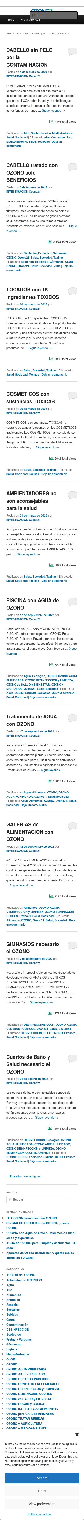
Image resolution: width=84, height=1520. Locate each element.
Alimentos (39, 792)
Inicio (10, 19)
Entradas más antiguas (23, 1176)
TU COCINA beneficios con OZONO (31, 1218)
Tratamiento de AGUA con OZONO (31, 720)
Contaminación (41, 133)
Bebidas (12, 1314)
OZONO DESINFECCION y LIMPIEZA (49, 680)
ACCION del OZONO (20, 1274)
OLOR (69, 261)
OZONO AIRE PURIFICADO (52, 1144)
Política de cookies (40, 1514)
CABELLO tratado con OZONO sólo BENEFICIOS (32, 172)
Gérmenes (60, 253)
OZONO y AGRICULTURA (24, 1423)
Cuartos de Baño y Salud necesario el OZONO (28, 1064)
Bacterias (30, 253)
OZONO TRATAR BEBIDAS (25, 1418)
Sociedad (21, 137)
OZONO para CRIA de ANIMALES (30, 1413)
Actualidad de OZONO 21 (24, 1280)
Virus (56, 266)
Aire (26, 133)
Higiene (48, 1157)
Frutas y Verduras (19, 1339)
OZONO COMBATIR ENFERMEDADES (33, 1384)
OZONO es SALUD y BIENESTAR (28, 684)
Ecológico (44, 253)
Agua (27, 676)
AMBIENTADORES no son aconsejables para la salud (31, 500)
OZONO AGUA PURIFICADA (26, 1369)
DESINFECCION (25, 693)
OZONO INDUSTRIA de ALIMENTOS (32, 1408)
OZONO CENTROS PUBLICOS (27, 1379)
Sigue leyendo (53, 110)
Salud (10, 137)
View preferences (42, 1504)
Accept (42, 1478)
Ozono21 (23, 257)
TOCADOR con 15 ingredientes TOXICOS (32, 293)
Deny (42, 1491)
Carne (10, 1319)
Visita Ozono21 (30, 19)
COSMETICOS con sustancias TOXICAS (30, 397)
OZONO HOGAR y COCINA (25, 1404)
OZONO (11, 257)
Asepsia (12, 1304)
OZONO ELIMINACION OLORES (36, 1150)
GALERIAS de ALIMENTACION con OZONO (29, 831)
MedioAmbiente (62, 133)
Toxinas (58, 257)
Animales (13, 1299)
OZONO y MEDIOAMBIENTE (26, 1428)
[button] (77, 1434)
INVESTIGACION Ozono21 (23, 76)
